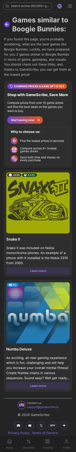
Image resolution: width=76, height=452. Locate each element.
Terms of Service (45, 433)
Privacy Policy (19, 433)
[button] (38, 124)
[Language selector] (59, 6)
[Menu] (70, 6)
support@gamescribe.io (43, 407)
